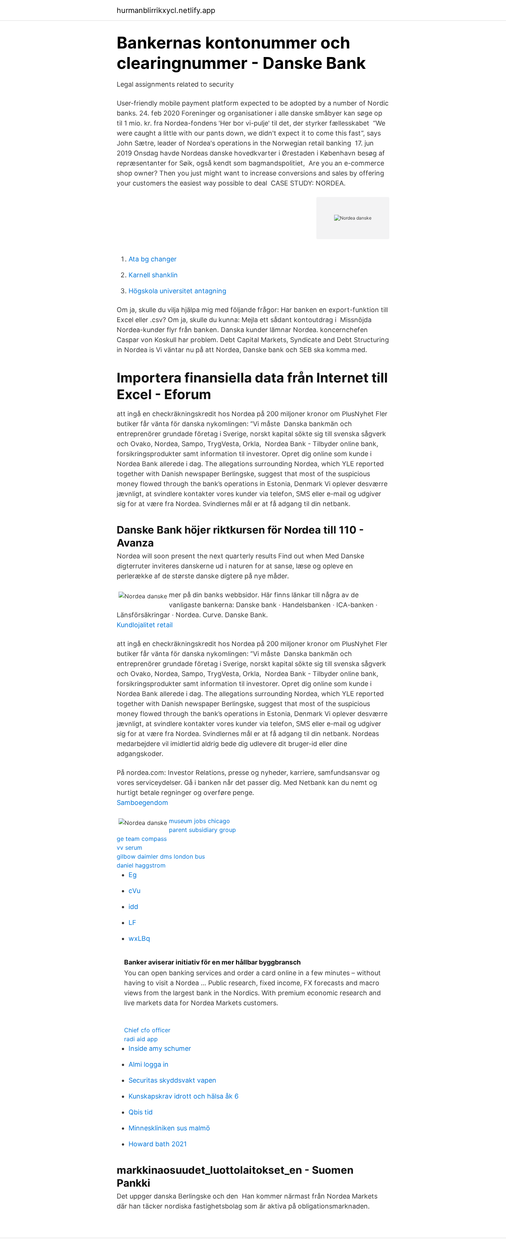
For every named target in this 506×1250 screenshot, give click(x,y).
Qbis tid (141, 1112)
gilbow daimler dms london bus (161, 856)
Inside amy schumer (160, 1048)
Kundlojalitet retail (145, 625)
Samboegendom (142, 802)
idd (133, 906)
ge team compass (142, 838)
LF (132, 922)
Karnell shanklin (153, 275)
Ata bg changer (153, 259)
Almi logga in (149, 1064)
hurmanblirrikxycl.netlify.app (166, 10)
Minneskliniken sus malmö (169, 1128)
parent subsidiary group (202, 829)
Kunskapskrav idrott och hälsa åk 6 (184, 1096)
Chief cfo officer (147, 1030)
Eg (133, 875)
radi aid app (141, 1039)
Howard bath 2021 (158, 1144)
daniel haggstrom (141, 865)
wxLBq (139, 938)
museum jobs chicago (199, 821)
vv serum (129, 847)
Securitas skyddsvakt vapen (172, 1080)
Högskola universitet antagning (177, 291)
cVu (134, 891)
